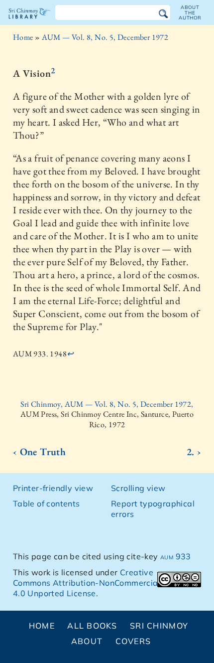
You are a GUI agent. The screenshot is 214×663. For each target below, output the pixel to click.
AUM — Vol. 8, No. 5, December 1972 (105, 37)
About (87, 641)
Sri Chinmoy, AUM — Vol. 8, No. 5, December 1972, (106, 404)
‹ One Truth (39, 451)
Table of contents (46, 503)
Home (23, 37)
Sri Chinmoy (159, 626)
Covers (133, 641)
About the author (190, 12)
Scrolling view (138, 488)
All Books (92, 626)
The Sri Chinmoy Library (29, 21)
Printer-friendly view (53, 488)
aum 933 (175, 556)
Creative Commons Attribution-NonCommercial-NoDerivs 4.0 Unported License (106, 582)
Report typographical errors (153, 508)
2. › (194, 451)
